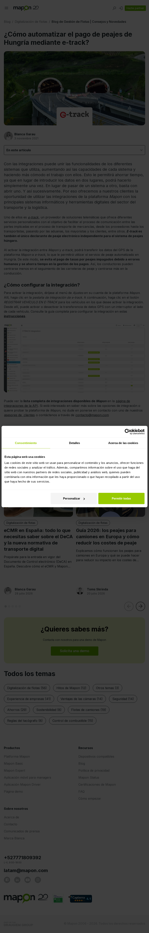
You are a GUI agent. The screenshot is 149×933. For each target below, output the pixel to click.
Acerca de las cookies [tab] (123, 442)
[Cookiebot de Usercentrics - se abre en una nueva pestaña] (128, 431)
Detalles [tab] (74, 442)
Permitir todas (121, 498)
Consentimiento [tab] (26, 442)
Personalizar (71, 498)
